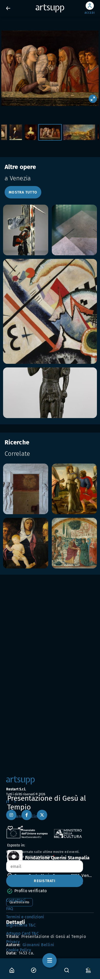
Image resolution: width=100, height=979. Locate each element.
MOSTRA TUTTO (23, 192)
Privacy (13, 941)
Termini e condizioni (25, 916)
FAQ (9, 908)
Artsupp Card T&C (22, 933)
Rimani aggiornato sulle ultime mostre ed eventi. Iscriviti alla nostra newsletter (42, 854)
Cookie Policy (18, 949)
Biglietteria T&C (21, 925)
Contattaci (16, 900)
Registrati (44, 881)
